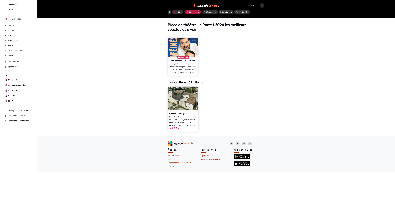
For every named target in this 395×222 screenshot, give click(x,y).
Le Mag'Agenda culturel (16, 110)
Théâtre (11, 30)
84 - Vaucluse (14, 19)
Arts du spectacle (15, 50)
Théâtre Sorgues (226, 12)
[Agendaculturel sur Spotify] (250, 143)
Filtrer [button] (9, 10)
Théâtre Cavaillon (242, 12)
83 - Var (11, 101)
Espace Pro (205, 155)
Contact (171, 166)
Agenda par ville (13, 67)
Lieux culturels (12, 62)
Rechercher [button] (11, 4)
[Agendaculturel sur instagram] (244, 143)
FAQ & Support (173, 155)
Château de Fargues (178, 113)
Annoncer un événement (210, 159)
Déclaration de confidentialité (179, 163)
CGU (169, 159)
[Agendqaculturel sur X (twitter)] (232, 143)
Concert (11, 25)
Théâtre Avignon (210, 12)
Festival (11, 35)
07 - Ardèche (13, 80)
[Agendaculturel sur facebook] (238, 143)
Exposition (12, 55)
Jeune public (13, 40)
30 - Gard (12, 96)
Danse (10, 45)
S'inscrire (251, 5)
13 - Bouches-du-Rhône (18, 85)
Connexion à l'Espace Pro (17, 120)
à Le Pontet (183, 60)
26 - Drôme (12, 90)
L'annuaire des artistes (16, 115)
